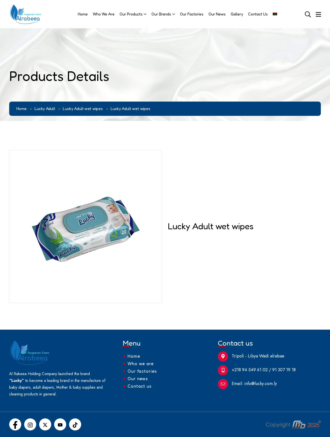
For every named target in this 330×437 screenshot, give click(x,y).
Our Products (131, 14)
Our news (217, 14)
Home (83, 14)
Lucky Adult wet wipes (83, 108)
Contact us (258, 14)
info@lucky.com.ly (260, 383)
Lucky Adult (45, 108)
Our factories (191, 14)
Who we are (104, 14)
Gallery (237, 14)
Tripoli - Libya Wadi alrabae (258, 356)
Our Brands (161, 14)
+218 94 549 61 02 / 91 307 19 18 (264, 370)
